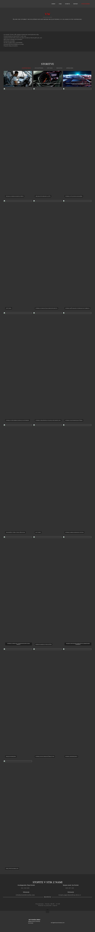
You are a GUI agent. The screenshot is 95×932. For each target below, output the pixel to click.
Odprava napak (69, 68)
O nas (60, 3)
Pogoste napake (85, 3)
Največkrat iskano (26, 68)
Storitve (67, 3)
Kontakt (75, 3)
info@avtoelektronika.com (25, 895)
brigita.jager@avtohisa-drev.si (70, 895)
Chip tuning (50, 68)
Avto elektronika (39, 68)
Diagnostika (59, 68)
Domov (53, 3)
